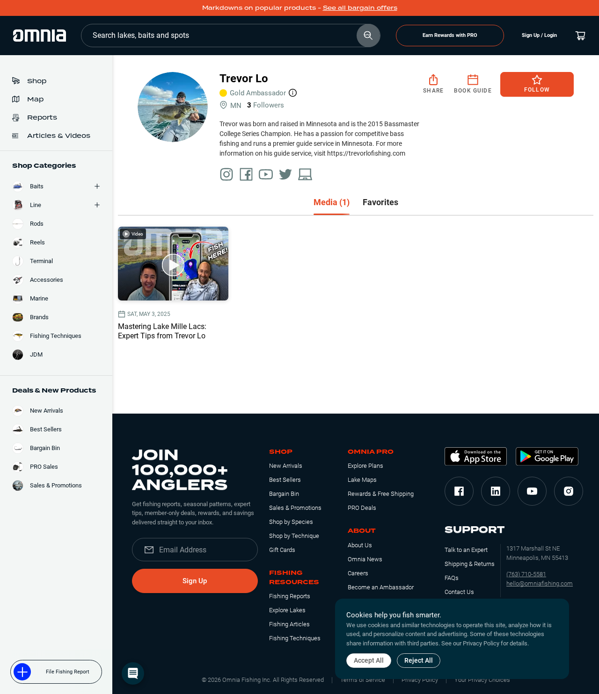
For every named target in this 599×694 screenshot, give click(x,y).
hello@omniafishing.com (539, 583)
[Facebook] (459, 491)
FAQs (452, 577)
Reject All (418, 660)
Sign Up (195, 581)
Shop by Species (291, 521)
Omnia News (365, 559)
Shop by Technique (294, 535)
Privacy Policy (420, 679)
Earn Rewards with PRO (450, 35)
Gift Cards (282, 549)
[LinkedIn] (495, 491)
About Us (360, 545)
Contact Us (459, 591)
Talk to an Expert (466, 549)
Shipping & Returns (470, 563)
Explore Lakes (287, 610)
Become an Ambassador (381, 587)
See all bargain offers (360, 8)
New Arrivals (285, 465)
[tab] (331, 203)
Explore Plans (365, 465)
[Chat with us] (133, 673)
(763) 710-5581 (526, 574)
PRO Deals (362, 507)
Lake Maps (362, 479)
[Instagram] (568, 491)
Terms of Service (362, 679)
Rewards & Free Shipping (381, 493)
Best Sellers (285, 479)
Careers (358, 573)
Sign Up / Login (539, 35)
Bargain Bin (284, 493)
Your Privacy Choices (482, 679)
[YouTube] (532, 491)
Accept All (369, 660)
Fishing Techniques (295, 638)
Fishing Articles (289, 624)
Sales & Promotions (295, 507)
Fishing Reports (289, 596)
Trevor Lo (243, 78)
